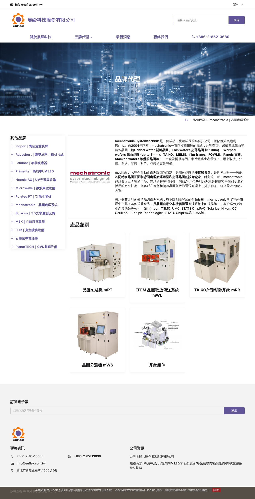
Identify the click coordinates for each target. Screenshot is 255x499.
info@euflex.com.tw (29, 4)
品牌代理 (82, 37)
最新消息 (123, 37)
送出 (234, 410)
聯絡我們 (161, 37)
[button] (29, 146)
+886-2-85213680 (212, 37)
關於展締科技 (40, 37)
